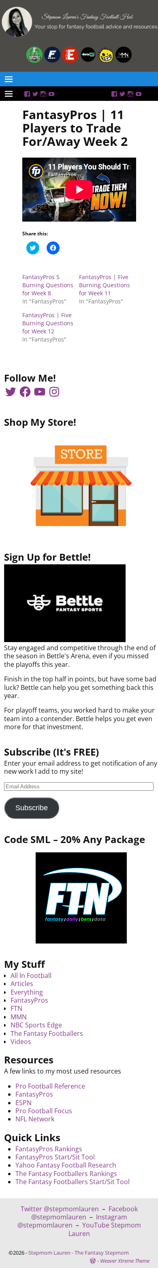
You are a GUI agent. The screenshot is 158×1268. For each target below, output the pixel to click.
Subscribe (31, 808)
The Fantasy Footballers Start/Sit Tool (72, 1181)
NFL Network (34, 1118)
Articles (22, 983)
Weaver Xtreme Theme (124, 1260)
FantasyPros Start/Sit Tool (55, 1157)
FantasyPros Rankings (48, 1148)
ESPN (23, 1102)
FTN (16, 1008)
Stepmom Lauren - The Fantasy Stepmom (78, 1252)
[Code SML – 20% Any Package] (81, 898)
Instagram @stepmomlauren (72, 1221)
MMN (19, 1016)
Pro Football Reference (50, 1086)
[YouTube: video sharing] (51, 94)
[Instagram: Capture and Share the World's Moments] (43, 94)
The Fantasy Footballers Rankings (66, 1173)
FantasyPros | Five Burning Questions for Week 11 (104, 285)
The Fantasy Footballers (47, 1033)
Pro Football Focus (43, 1110)
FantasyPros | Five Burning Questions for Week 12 (47, 323)
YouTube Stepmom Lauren (104, 1229)
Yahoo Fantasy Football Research (65, 1165)
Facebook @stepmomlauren (84, 1212)
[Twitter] (35, 94)
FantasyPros (29, 1000)
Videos (21, 1041)
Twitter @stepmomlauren (60, 1208)
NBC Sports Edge (36, 1024)
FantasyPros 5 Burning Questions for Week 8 (47, 285)
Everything (27, 992)
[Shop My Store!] (81, 485)
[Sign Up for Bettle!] (65, 639)
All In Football (31, 975)
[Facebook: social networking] (27, 94)
